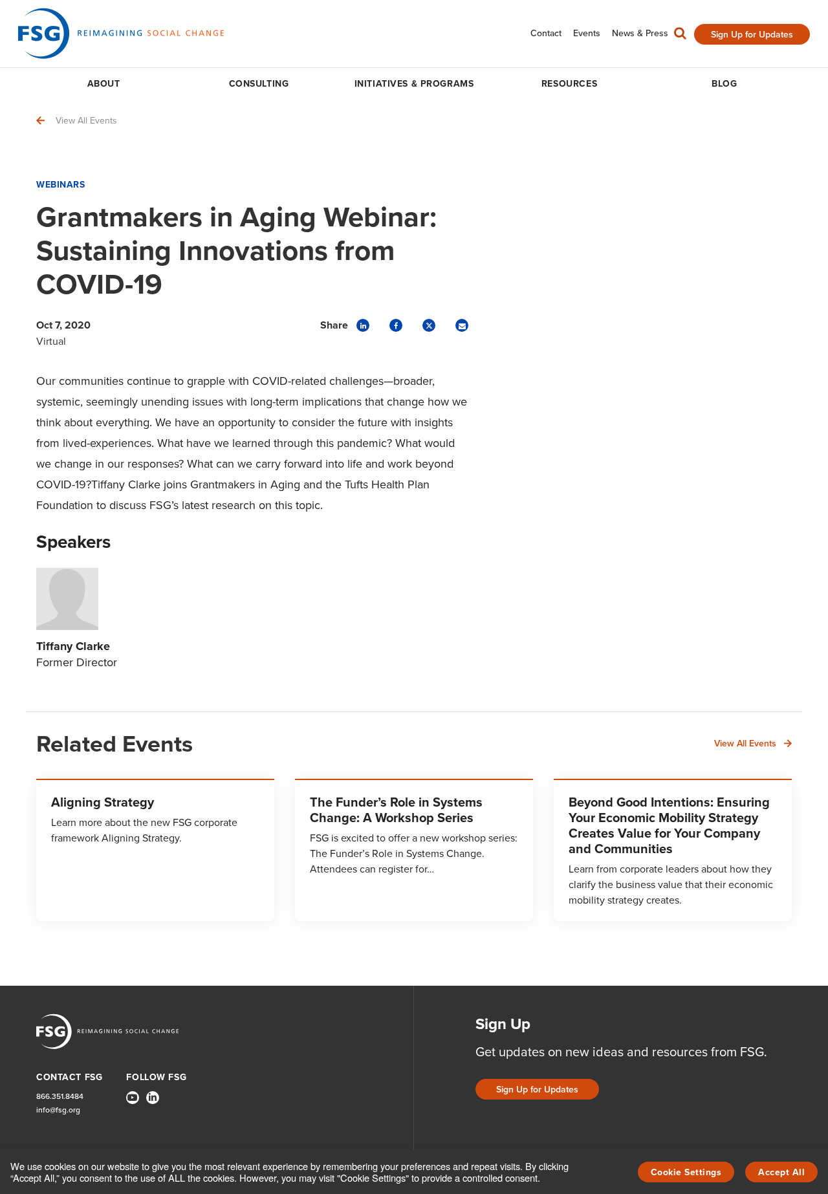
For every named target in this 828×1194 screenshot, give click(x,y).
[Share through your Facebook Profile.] (395, 325)
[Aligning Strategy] (155, 850)
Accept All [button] (781, 1172)
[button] (680, 36)
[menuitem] (546, 33)
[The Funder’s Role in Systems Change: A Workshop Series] (414, 850)
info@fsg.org (58, 1109)
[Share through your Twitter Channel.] (428, 325)
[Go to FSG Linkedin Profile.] (152, 1097)
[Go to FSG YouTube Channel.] (132, 1097)
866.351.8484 (59, 1096)
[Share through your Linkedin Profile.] (362, 325)
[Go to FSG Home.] (121, 33)
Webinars (60, 184)
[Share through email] (461, 325)
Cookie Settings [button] (686, 1172)
